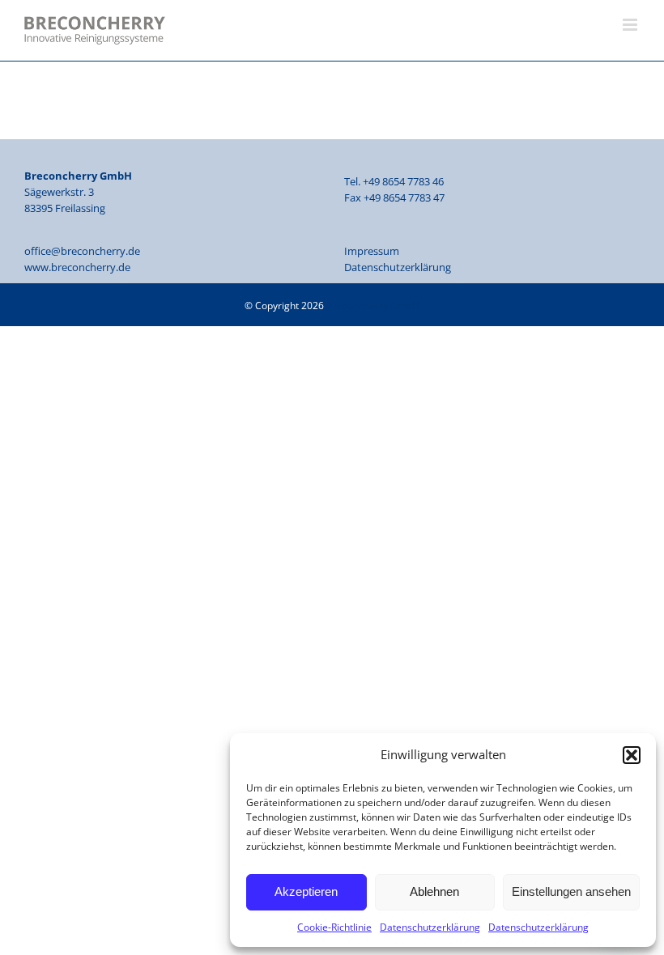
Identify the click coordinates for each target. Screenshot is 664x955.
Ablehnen (434, 891)
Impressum (371, 251)
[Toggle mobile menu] (631, 24)
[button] (632, 755)
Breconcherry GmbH (372, 305)
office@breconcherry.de (82, 251)
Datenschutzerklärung (430, 927)
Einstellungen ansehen (571, 891)
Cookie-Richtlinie (334, 927)
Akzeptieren (306, 891)
